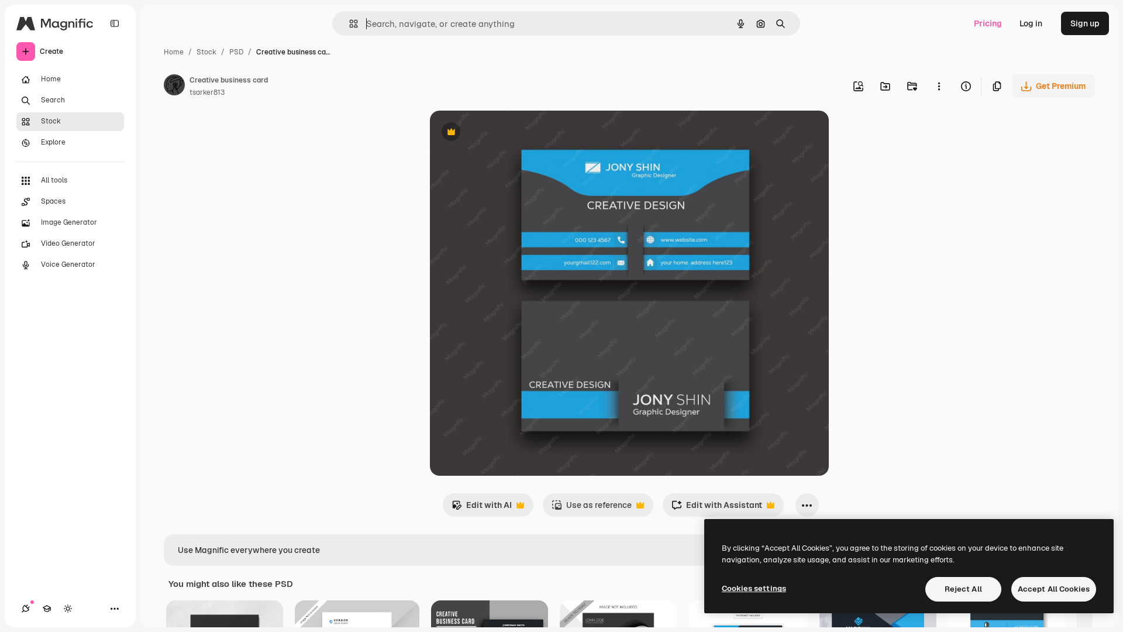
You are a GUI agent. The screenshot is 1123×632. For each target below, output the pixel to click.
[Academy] (46, 608)
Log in (1030, 23)
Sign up (1085, 23)
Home (174, 52)
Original (504, 133)
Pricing (988, 23)
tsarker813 (207, 92)
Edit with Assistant (716, 508)
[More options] (938, 86)
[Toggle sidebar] (114, 23)
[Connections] (25, 608)
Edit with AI (482, 508)
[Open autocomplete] (349, 23)
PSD (236, 52)
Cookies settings (754, 588)
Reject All (963, 589)
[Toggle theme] (67, 608)
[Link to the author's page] (174, 86)
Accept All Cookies (1054, 589)
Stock (206, 52)
